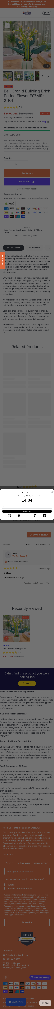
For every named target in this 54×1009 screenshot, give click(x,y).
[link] (9, 515)
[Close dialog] (52, 491)
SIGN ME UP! (27, 511)
